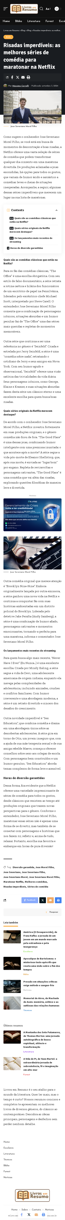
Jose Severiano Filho (33, 872)
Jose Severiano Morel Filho (44, 877)
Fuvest (26, 1075)
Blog (8, 37)
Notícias (27, 990)
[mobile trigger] (6, 8)
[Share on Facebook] (12, 77)
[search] (41, 9)
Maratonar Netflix (13, 881)
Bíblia (26, 974)
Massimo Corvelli (20, 86)
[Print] (28, 77)
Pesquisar (54, 912)
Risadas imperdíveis (14, 886)
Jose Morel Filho (45, 867)
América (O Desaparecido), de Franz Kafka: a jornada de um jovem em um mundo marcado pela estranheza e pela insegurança (40, 939)
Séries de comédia (37, 886)
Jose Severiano (11, 872)
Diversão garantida (23, 867)
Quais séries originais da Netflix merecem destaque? (30, 230)
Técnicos (27, 1010)
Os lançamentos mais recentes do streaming (31, 240)
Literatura (28, 1052)
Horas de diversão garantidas (26, 248)
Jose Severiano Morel (15, 877)
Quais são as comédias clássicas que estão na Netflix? (33, 220)
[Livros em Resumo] (24, 8)
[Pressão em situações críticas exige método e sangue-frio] (12, 986)
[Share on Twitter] (17, 77)
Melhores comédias (36, 881)
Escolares (28, 952)
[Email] (22, 77)
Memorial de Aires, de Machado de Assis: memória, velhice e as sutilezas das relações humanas (41, 1002)
